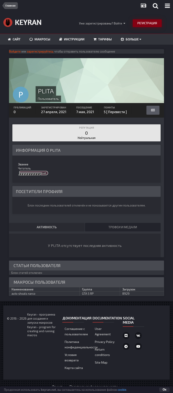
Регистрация (147, 23)
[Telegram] (126, 346)
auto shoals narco (23, 293)
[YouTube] (138, 346)
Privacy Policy (105, 342)
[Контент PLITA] (152, 110)
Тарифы (105, 39)
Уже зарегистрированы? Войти (101, 23)
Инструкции (73, 39)
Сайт (16, 39)
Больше (132, 39)
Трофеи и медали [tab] (122, 227)
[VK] (138, 335)
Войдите (15, 51)
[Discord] (126, 335)
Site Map (101, 362)
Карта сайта (74, 368)
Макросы (42, 39)
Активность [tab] (47, 227)
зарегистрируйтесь (40, 51)
